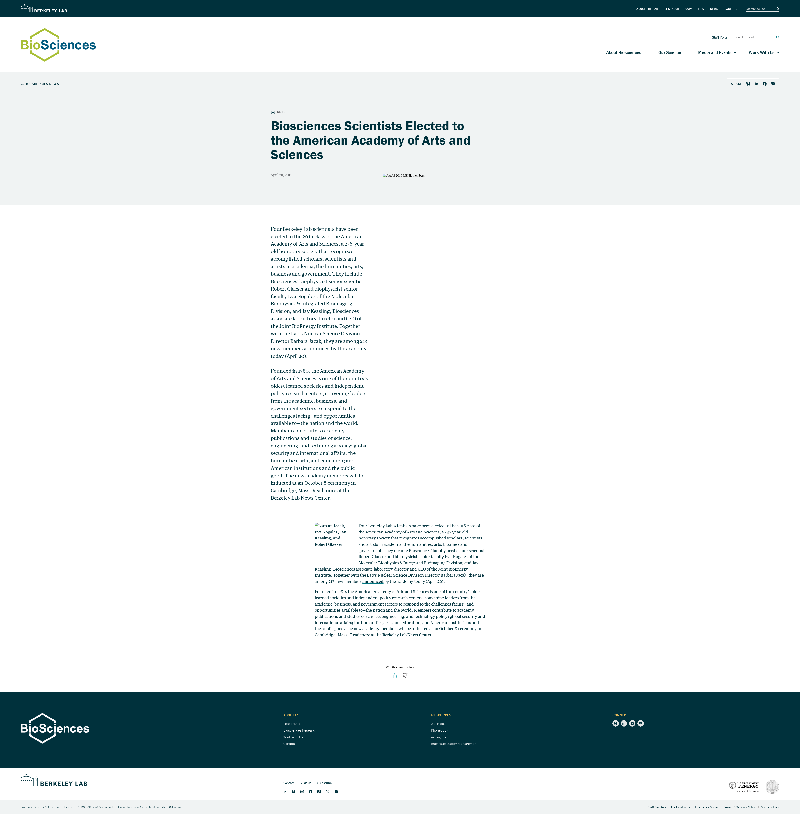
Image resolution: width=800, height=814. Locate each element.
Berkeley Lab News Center (406, 634)
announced (372, 581)
